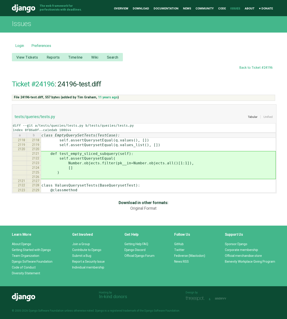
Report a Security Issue (88, 261)
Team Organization (25, 255)
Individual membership (88, 267)
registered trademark (123, 310)
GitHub (179, 244)
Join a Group (81, 244)
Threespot (196, 298)
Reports (53, 57)
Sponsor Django (236, 244)
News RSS (181, 261)
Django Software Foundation (32, 261)
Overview (121, 8)
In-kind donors (113, 296)
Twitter (179, 250)
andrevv (225, 298)
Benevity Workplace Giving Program (250, 261)
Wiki (94, 57)
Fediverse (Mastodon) (189, 255)
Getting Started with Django (31, 250)
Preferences (41, 46)
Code (222, 8)
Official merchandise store (243, 255)
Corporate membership (241, 250)
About (249, 8)
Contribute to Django (86, 250)
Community (205, 8)
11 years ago (108, 97)
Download (141, 8)
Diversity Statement (26, 273)
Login (19, 46)
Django (23, 8)
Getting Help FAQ (136, 244)
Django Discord (135, 250)
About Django (21, 244)
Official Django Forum (139, 255)
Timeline (75, 57)
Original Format (143, 208)
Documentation (166, 8)
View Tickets (27, 57)
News (187, 8)
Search (112, 57)
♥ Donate (266, 8)
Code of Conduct (24, 267)
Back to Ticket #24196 (256, 68)
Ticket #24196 (33, 84)
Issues (235, 8)
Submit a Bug (81, 255)
